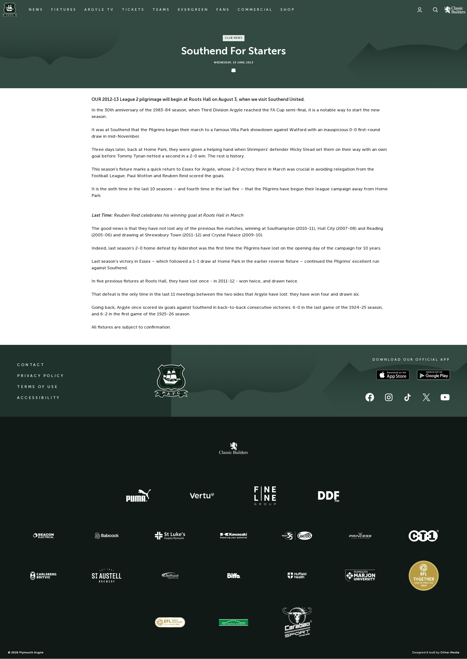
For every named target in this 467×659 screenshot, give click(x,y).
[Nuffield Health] (297, 575)
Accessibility (38, 397)
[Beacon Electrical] (43, 535)
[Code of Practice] (424, 576)
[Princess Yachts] (360, 535)
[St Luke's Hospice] (170, 536)
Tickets (133, 10)
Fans (223, 10)
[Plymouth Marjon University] (360, 576)
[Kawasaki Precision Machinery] (233, 535)
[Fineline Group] (265, 496)
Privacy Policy (40, 375)
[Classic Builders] (233, 448)
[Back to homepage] (9, 9)
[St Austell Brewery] (107, 575)
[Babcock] (107, 535)
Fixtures (64, 10)
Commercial (255, 10)
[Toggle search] (435, 9)
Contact (31, 364)
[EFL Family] (170, 622)
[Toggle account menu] (419, 9)
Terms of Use (37, 386)
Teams (161, 10)
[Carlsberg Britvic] (43, 575)
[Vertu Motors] (202, 495)
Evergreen (193, 10)
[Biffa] (233, 575)
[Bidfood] (170, 575)
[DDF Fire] (329, 495)
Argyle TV (99, 10)
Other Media (449, 652)
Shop (287, 10)
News (36, 10)
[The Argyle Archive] (233, 622)
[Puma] (138, 495)
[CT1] (424, 536)
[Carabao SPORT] (297, 622)
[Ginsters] (297, 536)
